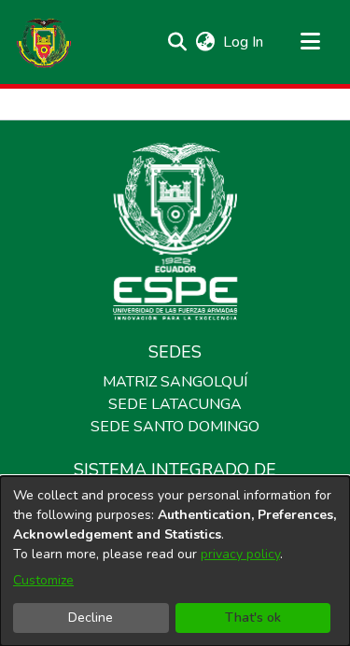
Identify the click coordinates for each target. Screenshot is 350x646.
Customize (43, 580)
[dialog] (175, 561)
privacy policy (240, 554)
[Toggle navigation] (310, 42)
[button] (44, 42)
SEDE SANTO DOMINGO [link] (175, 426)
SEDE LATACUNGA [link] (175, 404)
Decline (90, 617)
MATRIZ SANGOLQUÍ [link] (175, 382)
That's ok (253, 617)
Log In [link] (244, 42)
